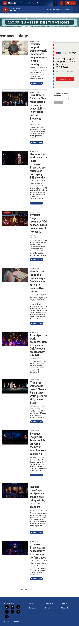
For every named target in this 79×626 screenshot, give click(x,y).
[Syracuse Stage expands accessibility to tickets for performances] (15, 548)
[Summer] (39, 22)
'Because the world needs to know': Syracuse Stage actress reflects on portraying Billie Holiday (38, 165)
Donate (71, 3)
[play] (5, 10)
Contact (47, 608)
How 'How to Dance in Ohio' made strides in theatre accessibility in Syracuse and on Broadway (38, 106)
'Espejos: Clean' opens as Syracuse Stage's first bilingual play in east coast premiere (38, 496)
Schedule (32, 608)
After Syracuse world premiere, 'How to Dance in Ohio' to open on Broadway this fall (38, 345)
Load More (24, 589)
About (31, 603)
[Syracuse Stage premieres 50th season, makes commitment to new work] (15, 218)
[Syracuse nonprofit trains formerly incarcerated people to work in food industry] (15, 48)
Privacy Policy (65, 608)
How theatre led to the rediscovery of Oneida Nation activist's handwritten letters (38, 281)
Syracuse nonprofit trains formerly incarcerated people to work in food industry (38, 54)
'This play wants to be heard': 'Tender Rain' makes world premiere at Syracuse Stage (38, 392)
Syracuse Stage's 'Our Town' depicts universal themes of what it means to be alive (38, 443)
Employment (49, 603)
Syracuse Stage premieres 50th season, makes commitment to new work (38, 223)
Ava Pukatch (33, 67)
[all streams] (76, 9)
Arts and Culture (34, 41)
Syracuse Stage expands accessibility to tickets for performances (38, 550)
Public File (64, 603)
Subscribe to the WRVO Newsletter (62, 94)
